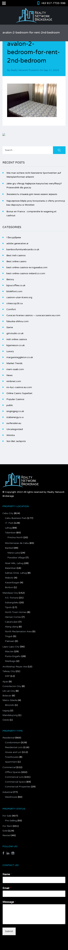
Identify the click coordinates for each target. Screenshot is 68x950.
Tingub (9, 636)
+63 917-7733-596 (53, 3)
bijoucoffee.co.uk (15, 285)
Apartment (11, 761)
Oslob (5, 719)
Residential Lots (14, 747)
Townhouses (12, 757)
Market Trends (14, 363)
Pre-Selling (11, 820)
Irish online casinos (16, 339)
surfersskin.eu (13, 423)
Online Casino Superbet (19, 393)
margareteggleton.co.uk (19, 357)
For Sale (6, 815)
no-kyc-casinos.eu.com (19, 387)
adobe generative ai (17, 243)
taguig (6, 710)
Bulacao (6, 695)
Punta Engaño (13, 656)
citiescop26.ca (14, 303)
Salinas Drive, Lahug (16, 572)
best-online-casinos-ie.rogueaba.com (26, 267)
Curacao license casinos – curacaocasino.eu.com (33, 315)
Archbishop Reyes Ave (14, 666)
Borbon (9, 587)
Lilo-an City (8, 690)
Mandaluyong (10, 715)
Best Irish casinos (16, 255)
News (9, 375)
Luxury (10, 351)
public (9, 405)
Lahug (8, 527)
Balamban (10, 568)
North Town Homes (16, 612)
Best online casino (16, 261)
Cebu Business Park (16, 518)
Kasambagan (12, 582)
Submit (9, 931)
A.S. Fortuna (11, 597)
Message (9, 902)
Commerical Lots (14, 777)
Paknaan (9, 641)
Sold (4, 830)
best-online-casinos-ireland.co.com (25, 273)
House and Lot (13, 752)
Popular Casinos (15, 399)
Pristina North (15, 537)
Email (7, 888)
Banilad (9, 547)
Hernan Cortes (13, 617)
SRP (7, 676)
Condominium (12, 742)
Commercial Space (15, 781)
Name (7, 874)
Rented (6, 835)
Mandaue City (10, 592)
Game (9, 327)
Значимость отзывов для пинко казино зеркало (31, 194)
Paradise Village (16, 557)
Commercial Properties (17, 786)
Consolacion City (11, 686)
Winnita (10, 435)
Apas (5, 681)
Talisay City (8, 671)
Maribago (10, 661)
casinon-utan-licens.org (19, 297)
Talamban (10, 532)
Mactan (9, 651)
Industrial (7, 792)
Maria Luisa (13, 552)
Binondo (9, 705)
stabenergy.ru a (14, 417)
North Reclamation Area (18, 631)
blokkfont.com (14, 291)
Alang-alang (11, 626)
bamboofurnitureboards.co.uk (22, 249)
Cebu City (7, 513)
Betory (10, 279)
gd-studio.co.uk (14, 333)
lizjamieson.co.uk (15, 345)
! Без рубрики (13, 237)
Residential (8, 737)
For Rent (7, 826)
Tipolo (8, 607)
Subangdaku (12, 602)
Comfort (11, 309)
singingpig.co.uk (15, 411)
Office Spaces (13, 772)
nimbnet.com (13, 381)
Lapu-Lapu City (10, 646)
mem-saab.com (15, 369)
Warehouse (11, 797)
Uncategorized (14, 429)
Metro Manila (9, 700)
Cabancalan (11, 621)
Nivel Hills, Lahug (14, 563)
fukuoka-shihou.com (17, 321)
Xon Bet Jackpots (16, 441)
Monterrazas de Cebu (17, 543)
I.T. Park (9, 523)
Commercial (9, 767)
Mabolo (9, 577)
